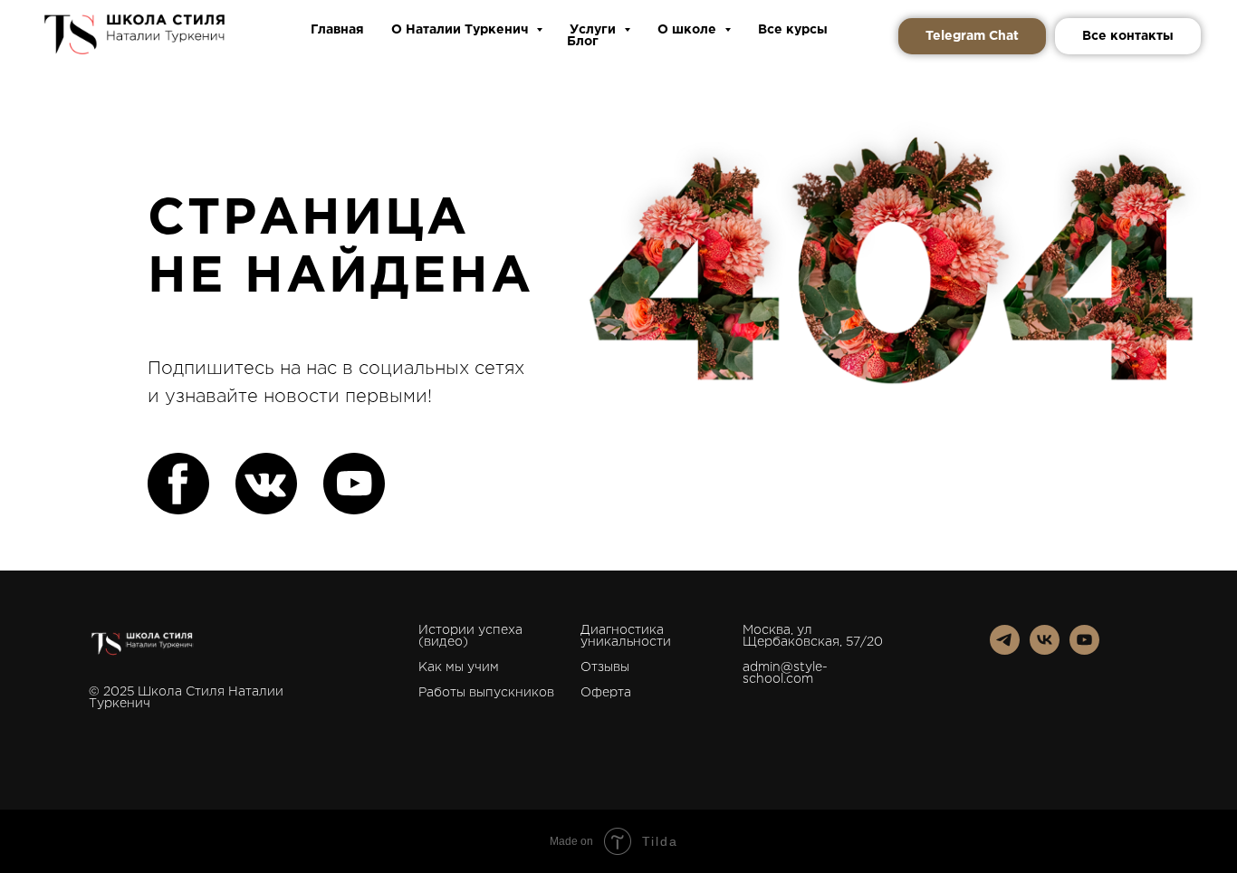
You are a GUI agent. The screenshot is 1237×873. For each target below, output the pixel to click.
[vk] (1045, 649)
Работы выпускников (486, 692)
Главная (337, 29)
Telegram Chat (972, 36)
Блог (583, 41)
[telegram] (1005, 649)
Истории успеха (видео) (470, 636)
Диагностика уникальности (625, 636)
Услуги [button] (594, 29)
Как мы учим (458, 667)
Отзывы (604, 667)
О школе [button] (688, 29)
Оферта (605, 692)
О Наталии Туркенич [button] (461, 29)
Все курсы (793, 29)
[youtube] (1084, 649)
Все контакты (1128, 36)
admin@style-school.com (785, 673)
